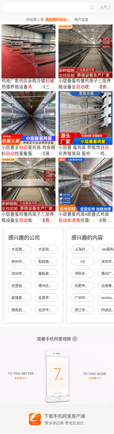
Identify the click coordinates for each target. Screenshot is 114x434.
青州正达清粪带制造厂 (55, 285)
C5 (82, 261)
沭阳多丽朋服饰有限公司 (94, 273)
